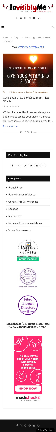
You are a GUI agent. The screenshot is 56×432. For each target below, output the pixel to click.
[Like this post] (21, 132)
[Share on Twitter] (28, 132)
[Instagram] (25, 18)
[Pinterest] (30, 18)
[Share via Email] (35, 132)
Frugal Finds (15, 187)
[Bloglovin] (39, 18)
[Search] (53, 27)
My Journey (15, 216)
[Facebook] (16, 18)
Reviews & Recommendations (25, 223)
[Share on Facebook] (25, 132)
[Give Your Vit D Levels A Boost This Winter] (28, 70)
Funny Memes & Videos (21, 194)
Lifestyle (13, 209)
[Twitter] (21, 18)
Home (5, 37)
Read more (9, 126)
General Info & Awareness (23, 202)
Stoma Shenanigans (19, 230)
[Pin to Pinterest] (31, 132)
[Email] (34, 18)
